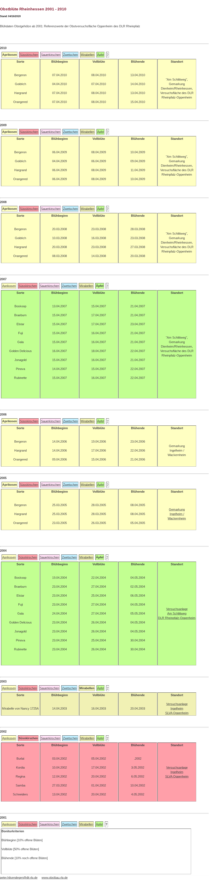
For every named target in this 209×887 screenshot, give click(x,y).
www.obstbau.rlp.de (55, 877)
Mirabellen (87, 54)
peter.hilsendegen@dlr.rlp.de (18, 877)
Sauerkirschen (50, 54)
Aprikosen (9, 286)
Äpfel (100, 54)
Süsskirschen (29, 54)
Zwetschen (70, 54)
